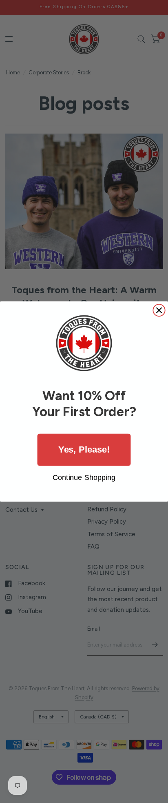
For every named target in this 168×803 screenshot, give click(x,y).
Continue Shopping (84, 477)
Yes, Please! (84, 449)
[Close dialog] (159, 310)
